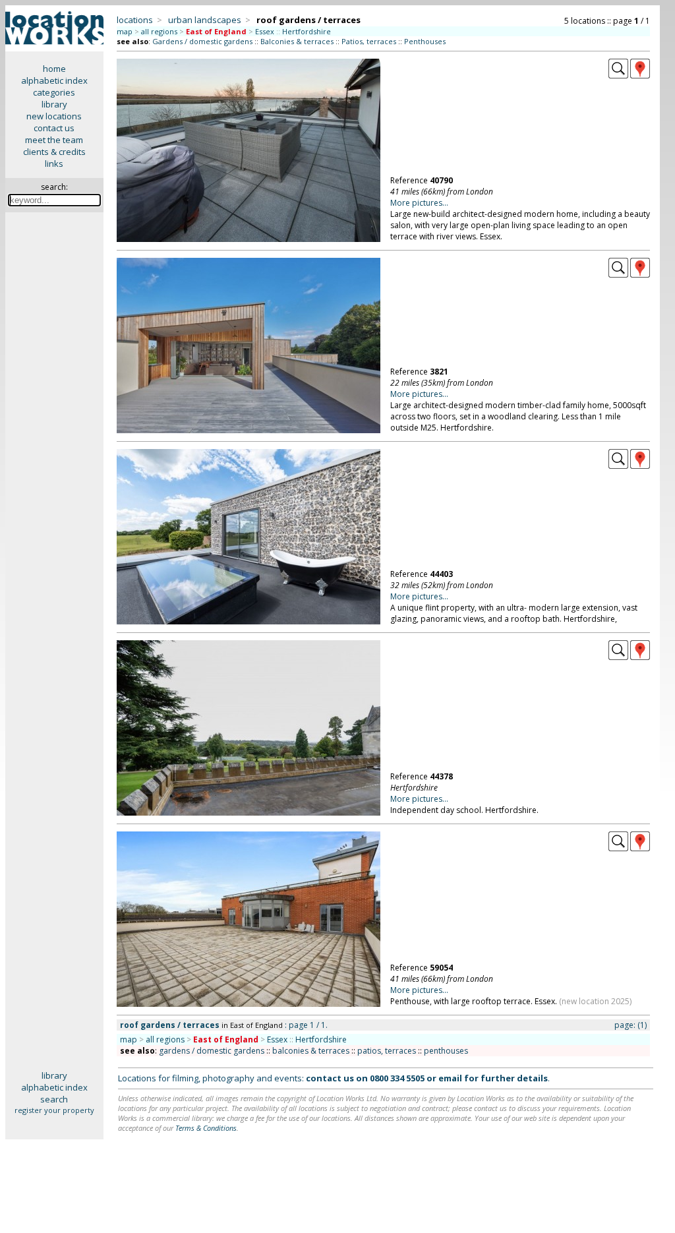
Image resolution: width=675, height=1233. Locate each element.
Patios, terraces (368, 41)
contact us (54, 128)
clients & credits (54, 152)
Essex (264, 31)
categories (54, 92)
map (124, 31)
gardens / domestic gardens (211, 1050)
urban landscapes (204, 20)
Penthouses (425, 41)
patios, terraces (386, 1050)
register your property (54, 1110)
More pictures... (419, 202)
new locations (54, 116)
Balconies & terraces (297, 41)
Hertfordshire (306, 31)
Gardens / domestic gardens (202, 41)
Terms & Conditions (206, 1128)
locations (135, 20)
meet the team (54, 140)
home (54, 69)
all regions (159, 31)
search (54, 1099)
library (54, 104)
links (54, 163)
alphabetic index (54, 80)
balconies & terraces (310, 1050)
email (450, 1078)
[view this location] (618, 75)
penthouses (446, 1050)
